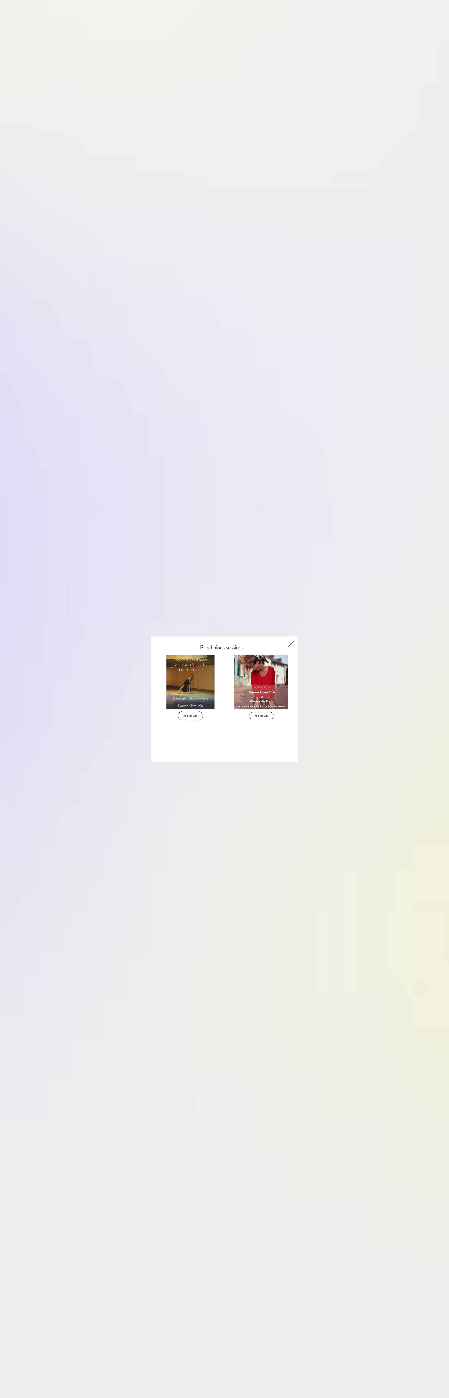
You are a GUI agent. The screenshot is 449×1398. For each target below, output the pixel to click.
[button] (291, 644)
